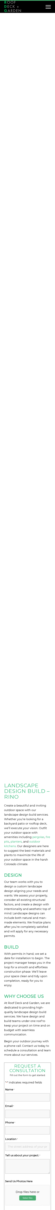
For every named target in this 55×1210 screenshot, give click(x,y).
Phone (10, 1122)
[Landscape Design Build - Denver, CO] (23, 7)
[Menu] (46, 7)
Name (9, 1089)
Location (11, 1139)
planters (16, 841)
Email (9, 1106)
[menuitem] (46, 7)
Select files (28, 1198)
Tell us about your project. (22, 1155)
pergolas (38, 837)
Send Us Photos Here (19, 1181)
